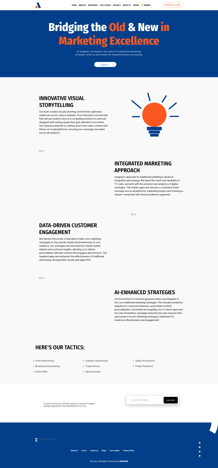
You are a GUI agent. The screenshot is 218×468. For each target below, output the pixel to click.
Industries (93, 5)
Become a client (172, 5)
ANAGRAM (123, 461)
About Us (127, 5)
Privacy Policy (128, 451)
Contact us (94, 451)
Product (117, 5)
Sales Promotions (145, 360)
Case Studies (115, 451)
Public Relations (144, 366)
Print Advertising (44, 360)
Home (74, 5)
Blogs (104, 451)
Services (82, 5)
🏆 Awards (146, 5)
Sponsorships (93, 371)
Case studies (105, 5)
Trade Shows (92, 366)
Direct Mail (41, 371)
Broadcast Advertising (47, 366)
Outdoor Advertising (96, 360)
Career (136, 5)
